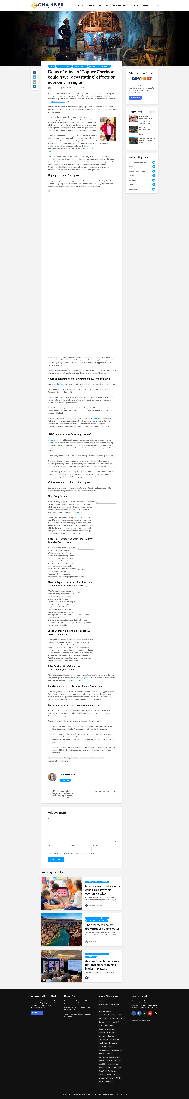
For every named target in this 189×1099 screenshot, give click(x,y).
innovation (102, 1046)
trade (109, 1074)
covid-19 (116, 1022)
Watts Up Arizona (119, 5)
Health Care (103, 1043)
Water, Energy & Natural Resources (99, 66)
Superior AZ (65, 761)
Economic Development (64, 66)
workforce (109, 1081)
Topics (80, 5)
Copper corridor (72, 758)
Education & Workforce (101, 882)
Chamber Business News (95, 905)
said (78, 512)
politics (109, 1060)
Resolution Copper (58, 101)
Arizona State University (107, 1015)
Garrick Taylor (53, 761)
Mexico (101, 1053)
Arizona (101, 1001)
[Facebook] (133, 1013)
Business (51, 66)
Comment (51, 818)
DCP (100, 1025)
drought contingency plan (107, 1029)
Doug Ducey (85, 758)
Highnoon (124, 1094)
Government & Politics (80, 66)
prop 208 (102, 1064)
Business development (57, 758)
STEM (108, 1067)
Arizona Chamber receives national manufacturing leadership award (102, 964)
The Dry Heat (103, 5)
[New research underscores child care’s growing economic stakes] (61, 893)
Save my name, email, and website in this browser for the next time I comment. (73, 853)
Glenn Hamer (103, 1039)
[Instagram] (155, 1013)
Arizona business (104, 1008)
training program (82, 678)
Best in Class (103, 1018)
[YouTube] (150, 1013)
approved (97, 418)
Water (101, 1081)
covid (108, 1022)
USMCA (118, 1078)
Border (112, 1018)
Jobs (110, 1046)
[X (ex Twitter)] (144, 1013)
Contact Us (134, 5)
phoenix (101, 1060)
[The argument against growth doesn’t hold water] (61, 930)
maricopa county (117, 1050)
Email (73, 845)
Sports (101, 1067)
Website (95, 845)
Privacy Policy (146, 1021)
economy (102, 1036)
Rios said (57, 561)
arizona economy (105, 1011)
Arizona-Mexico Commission (109, 1004)
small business (113, 1064)
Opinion (105, 918)
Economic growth (97, 758)
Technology (117, 1067)
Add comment (87, 88)
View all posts (65, 780)
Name (50, 845)
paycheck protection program (109, 1057)
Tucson (115, 1074)
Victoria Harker (55, 88)
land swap (61, 384)
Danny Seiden (92, 941)
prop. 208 (118, 1060)
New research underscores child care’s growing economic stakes (102, 889)
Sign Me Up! (136, 98)
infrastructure (113, 1043)
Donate (145, 5)
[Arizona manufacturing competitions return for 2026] (133, 129)
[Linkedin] (139, 1013)
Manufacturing (90, 956)
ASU (119, 1015)
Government (114, 1039)
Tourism (101, 1074)
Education (111, 1036)
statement (55, 440)
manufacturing (103, 1050)
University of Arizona (106, 1078)
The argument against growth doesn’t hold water (102, 926)
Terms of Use (136, 1021)
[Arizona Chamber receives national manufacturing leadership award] (61, 966)
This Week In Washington (107, 1071)
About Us (90, 5)
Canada (101, 1022)
